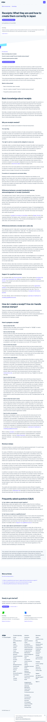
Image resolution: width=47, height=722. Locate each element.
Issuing (14, 661)
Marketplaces (27, 652)
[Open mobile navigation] (44, 2)
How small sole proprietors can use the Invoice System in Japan (17, 582)
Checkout (15, 645)
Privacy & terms (39, 647)
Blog (37, 640)
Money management (28, 654)
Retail (25, 679)
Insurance (26, 669)
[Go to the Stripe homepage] (3, 635)
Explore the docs (28, 621)
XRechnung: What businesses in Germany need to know (15, 583)
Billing (14, 642)
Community (38, 642)
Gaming (26, 664)
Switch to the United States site (23, 719)
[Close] (44, 715)
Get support (38, 675)
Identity (15, 657)
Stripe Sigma (16, 674)
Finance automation (28, 647)
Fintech (26, 663)
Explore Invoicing (6, 621)
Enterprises (26, 637)
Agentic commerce (28, 640)
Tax (14, 676)
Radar (14, 671)
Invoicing (14, 6)
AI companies (27, 659)
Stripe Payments (21, 435)
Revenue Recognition (17, 673)
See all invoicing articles (7, 576)
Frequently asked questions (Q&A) (10, 58)
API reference (27, 698)
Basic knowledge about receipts (9, 54)
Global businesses (28, 649)
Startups (26, 639)
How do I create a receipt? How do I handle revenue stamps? (15, 56)
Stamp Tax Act (37, 215)
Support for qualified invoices (24, 522)
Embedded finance (28, 645)
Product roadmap (39, 663)
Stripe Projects (27, 705)
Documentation (27, 697)
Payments (15, 668)
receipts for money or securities (19, 215)
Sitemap (37, 655)
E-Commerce (27, 644)
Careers (37, 665)
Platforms (26, 656)
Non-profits (26, 674)
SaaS (25, 657)
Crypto (14, 651)
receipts (12, 431)
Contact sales (13, 606)
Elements (15, 654)
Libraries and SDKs (28, 703)
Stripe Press (38, 668)
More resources (6, 6)
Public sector (27, 677)
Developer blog (27, 707)
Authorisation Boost (17, 640)
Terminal (15, 678)
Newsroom (38, 667)
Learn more (4, 33)
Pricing (14, 637)
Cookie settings (39, 657)
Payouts (15, 669)
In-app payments (28, 651)
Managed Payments (17, 664)
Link (14, 663)
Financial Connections (17, 656)
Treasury (15, 680)
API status (26, 700)
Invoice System (18, 277)
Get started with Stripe (8, 19)
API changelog (27, 702)
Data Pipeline (16, 652)
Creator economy (28, 661)
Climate (14, 647)
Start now (5, 606)
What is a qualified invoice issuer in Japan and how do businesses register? (20, 580)
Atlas (14, 639)
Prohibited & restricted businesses (38, 650)
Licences (38, 653)
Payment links (16, 666)
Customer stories (39, 639)
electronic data (16, 163)
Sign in (37, 681)
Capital (14, 644)
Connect (15, 649)
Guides (37, 637)
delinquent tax (16, 490)
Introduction (5, 51)
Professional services (29, 676)
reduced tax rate (7, 373)
